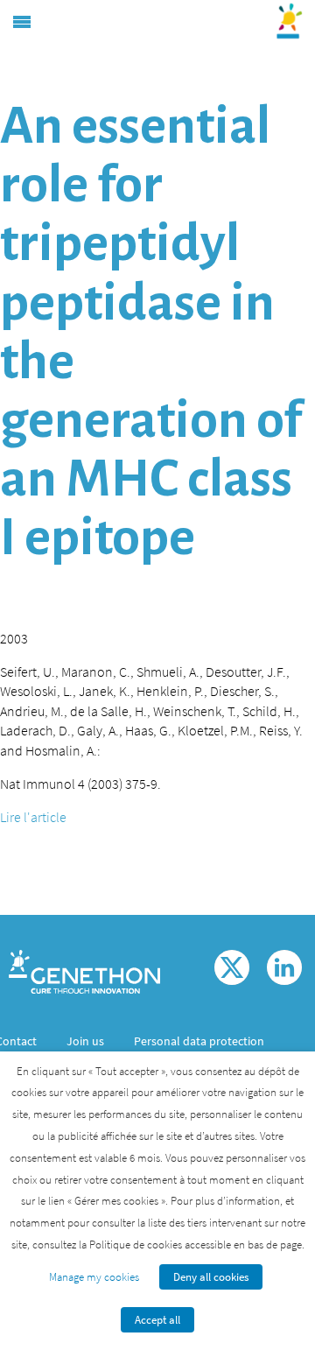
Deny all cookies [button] (210, 1276)
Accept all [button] (157, 1319)
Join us (85, 1041)
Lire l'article (33, 817)
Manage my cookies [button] (94, 1276)
